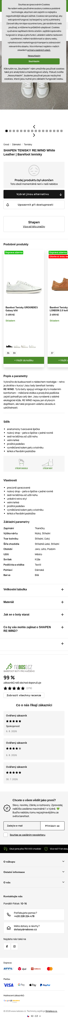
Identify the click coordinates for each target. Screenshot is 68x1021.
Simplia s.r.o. (51, 1011)
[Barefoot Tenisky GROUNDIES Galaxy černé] (9, 345)
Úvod (6, 144)
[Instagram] (14, 946)
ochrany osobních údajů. (39, 50)
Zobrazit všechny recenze (24, 695)
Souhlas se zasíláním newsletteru (27, 834)
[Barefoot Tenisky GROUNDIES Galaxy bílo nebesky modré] (32, 345)
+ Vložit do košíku (23, 360)
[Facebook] (6, 946)
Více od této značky (34, 226)
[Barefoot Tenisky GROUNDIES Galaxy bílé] (17, 345)
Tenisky (28, 144)
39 (14, 353)
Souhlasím (34, 61)
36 (8, 353)
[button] (34, 127)
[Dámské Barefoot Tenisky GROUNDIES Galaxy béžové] (25, 345)
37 (52, 353)
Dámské (16, 144)
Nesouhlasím (34, 55)
